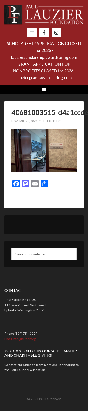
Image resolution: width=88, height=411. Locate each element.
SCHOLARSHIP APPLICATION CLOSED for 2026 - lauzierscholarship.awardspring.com (44, 50)
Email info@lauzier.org (20, 339)
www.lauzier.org (44, 16)
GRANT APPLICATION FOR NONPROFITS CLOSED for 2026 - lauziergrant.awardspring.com (44, 70)
